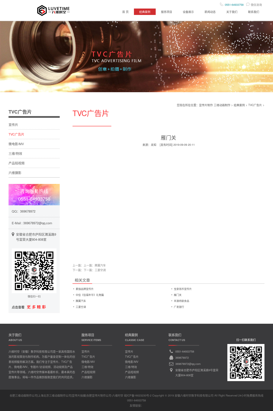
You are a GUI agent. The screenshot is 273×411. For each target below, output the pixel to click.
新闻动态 (210, 12)
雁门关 (178, 295)
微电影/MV (16, 143)
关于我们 (231, 12)
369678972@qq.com (37, 223)
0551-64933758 (184, 351)
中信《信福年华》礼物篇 (90, 295)
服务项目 (166, 12)
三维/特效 (15, 153)
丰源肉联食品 (181, 301)
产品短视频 (17, 163)
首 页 (125, 12)
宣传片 (13, 124)
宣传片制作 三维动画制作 (214, 105)
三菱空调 (100, 270)
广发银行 (179, 307)
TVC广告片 (255, 105)
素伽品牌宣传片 (85, 289)
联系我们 (253, 12)
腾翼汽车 (100, 265)
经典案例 (144, 12)
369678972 (27, 211)
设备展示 (188, 12)
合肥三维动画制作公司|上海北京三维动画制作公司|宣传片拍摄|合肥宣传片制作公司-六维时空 (66, 395)
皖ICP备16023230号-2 (137, 395)
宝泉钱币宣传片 (183, 289)
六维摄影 (15, 172)
